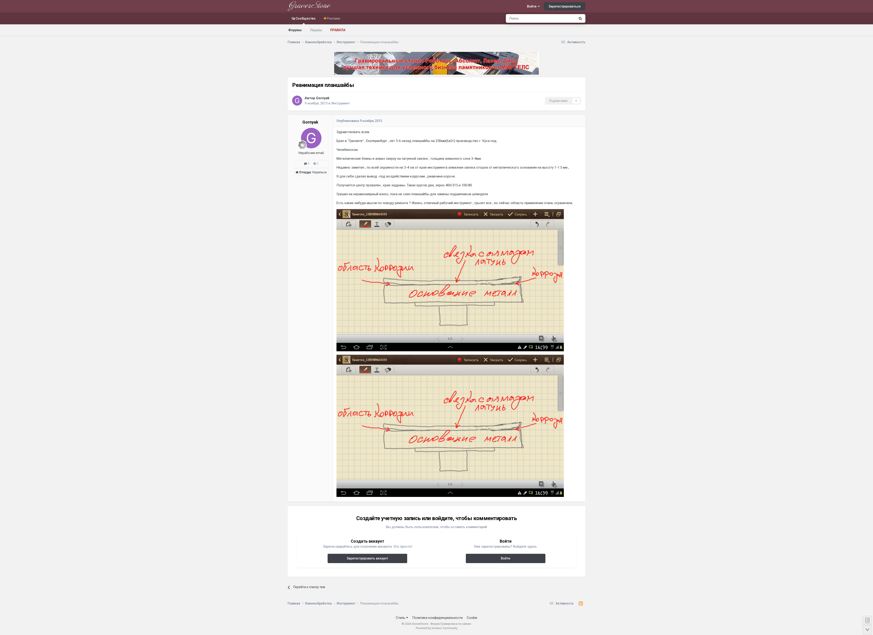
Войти (532, 6)
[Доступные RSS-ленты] (580, 603)
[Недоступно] (450, 280)
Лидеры (316, 30)
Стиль (401, 618)
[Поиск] (580, 18)
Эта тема (563, 18)
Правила (337, 30)
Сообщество (305, 18)
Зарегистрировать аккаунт (367, 558)
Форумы (295, 30)
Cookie (472, 618)
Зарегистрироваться (565, 6)
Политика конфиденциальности (437, 618)
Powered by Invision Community (436, 628)
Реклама (333, 18)
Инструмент (340, 103)
